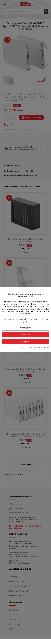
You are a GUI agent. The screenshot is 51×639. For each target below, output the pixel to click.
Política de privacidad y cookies (35, 347)
